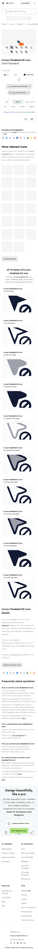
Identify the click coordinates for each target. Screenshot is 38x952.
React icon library (28, 853)
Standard (5, 625)
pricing (14, 132)
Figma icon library (9, 857)
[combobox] (19, 18)
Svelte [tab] (13, 107)
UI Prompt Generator (25, 873)
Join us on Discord (28, 907)
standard (20, 24)
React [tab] (18, 102)
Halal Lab (14, 947)
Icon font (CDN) (27, 857)
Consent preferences (17, 939)
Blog (3, 901)
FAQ (3, 906)
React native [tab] (30, 102)
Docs (5, 134)
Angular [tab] (32, 107)
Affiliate (26, 891)
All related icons (9, 259)
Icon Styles (6, 897)
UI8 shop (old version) (7, 892)
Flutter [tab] (22, 107)
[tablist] (19, 104)
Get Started (25, 3)
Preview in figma (8, 853)
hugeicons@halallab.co (19, 935)
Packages (24, 861)
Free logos (6, 861)
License (24, 899)
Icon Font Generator (25, 866)
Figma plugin (7, 849)
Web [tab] (6, 102)
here (24, 718)
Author (23, 903)
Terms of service (27, 920)
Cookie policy (26, 916)
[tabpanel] (19, 115)
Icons (11, 24)
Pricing (23, 895)
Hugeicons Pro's (16, 654)
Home (4, 24)
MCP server (25, 879)
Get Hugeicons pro (19, 830)
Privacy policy (26, 911)
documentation (19, 735)
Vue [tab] (5, 107)
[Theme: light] (34, 3)
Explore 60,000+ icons (12, 665)
